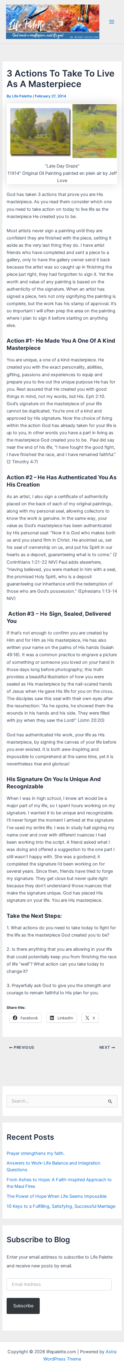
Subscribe (23, 1305)
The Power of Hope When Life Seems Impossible (57, 1196)
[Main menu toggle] (111, 21)
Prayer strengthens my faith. (36, 1153)
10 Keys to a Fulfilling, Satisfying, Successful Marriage (61, 1206)
